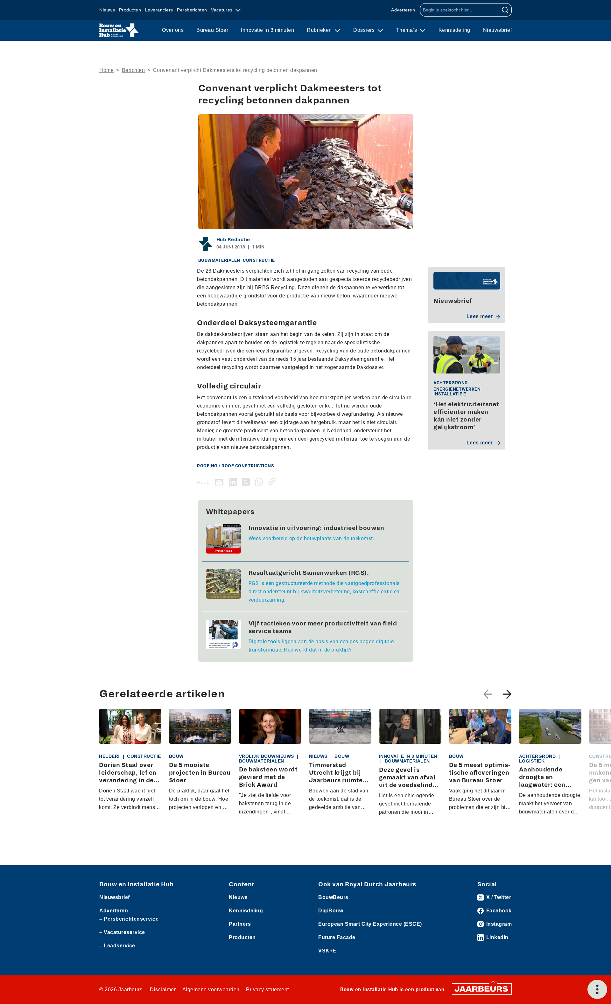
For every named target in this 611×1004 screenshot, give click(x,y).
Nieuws (107, 9)
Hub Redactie (233, 239)
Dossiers (364, 30)
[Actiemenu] (597, 989)
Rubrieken (320, 30)
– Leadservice (117, 945)
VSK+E (327, 950)
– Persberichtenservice (128, 919)
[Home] (119, 30)
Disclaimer (163, 989)
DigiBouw (330, 910)
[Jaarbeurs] (482, 988)
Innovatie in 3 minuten (267, 30)
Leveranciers (159, 9)
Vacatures (222, 9)
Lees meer (480, 316)
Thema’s (407, 30)
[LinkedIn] (234, 481)
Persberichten (192, 9)
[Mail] (220, 482)
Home (106, 70)
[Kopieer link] (273, 481)
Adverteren (403, 9)
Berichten (133, 70)
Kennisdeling (454, 30)
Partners (240, 924)
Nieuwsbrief (497, 30)
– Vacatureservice (122, 932)
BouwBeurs (333, 897)
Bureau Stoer (212, 30)
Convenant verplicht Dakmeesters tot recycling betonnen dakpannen (235, 70)
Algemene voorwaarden (211, 989)
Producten (130, 9)
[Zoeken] (505, 10)
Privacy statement (267, 989)
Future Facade (336, 937)
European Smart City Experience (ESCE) (370, 924)
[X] (247, 481)
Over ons (173, 30)
